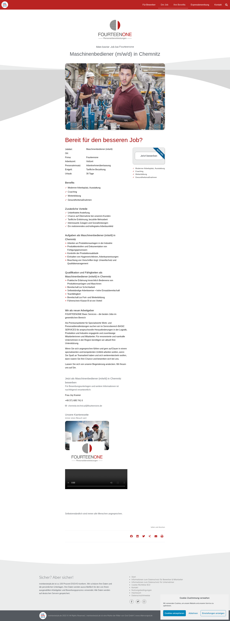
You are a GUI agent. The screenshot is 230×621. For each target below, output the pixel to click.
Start (134, 577)
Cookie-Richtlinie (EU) (141, 585)
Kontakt (218, 5)
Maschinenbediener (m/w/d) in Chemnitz (115, 54)
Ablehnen (193, 613)
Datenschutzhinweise (141, 595)
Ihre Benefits (179, 5)
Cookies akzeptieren (174, 613)
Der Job (164, 5)
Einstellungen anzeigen (213, 613)
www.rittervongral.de (143, 616)
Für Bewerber (149, 5)
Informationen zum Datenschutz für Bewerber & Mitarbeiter (157, 579)
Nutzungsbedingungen (142, 590)
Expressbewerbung (200, 5)
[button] (226, 5)
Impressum (136, 593)
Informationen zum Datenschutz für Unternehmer (153, 582)
